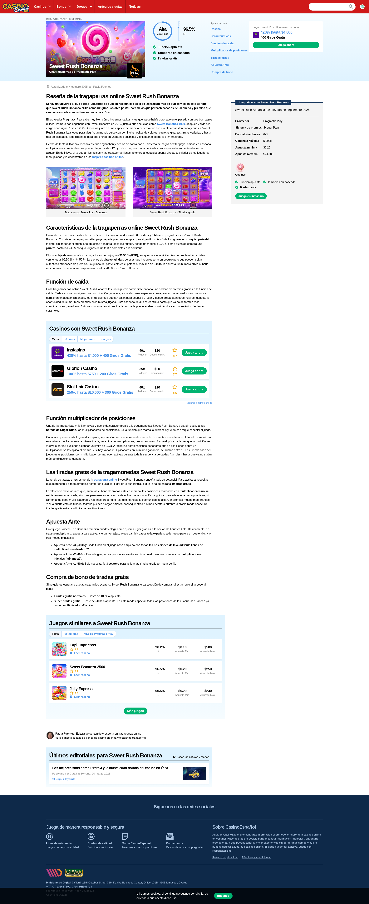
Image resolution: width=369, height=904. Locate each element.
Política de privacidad (225, 857)
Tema (55, 633)
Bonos (61, 6)
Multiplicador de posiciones (223, 50)
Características (221, 36)
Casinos (40, 6)
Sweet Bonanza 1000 (171, 123)
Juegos (81, 6)
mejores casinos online (107, 156)
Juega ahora (286, 44)
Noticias (135, 6)
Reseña (216, 29)
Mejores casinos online (199, 402)
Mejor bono (87, 339)
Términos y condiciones (256, 857)
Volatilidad (71, 633)
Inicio (48, 19)
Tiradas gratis (220, 57)
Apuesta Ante (220, 64)
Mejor (55, 339)
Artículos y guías (110, 6)
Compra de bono (222, 72)
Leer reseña (81, 653)
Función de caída (222, 43)
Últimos (70, 339)
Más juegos (135, 711)
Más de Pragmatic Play (98, 633)
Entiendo (223, 895)
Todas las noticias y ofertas (192, 756)
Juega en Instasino (251, 196)
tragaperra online (105, 479)
